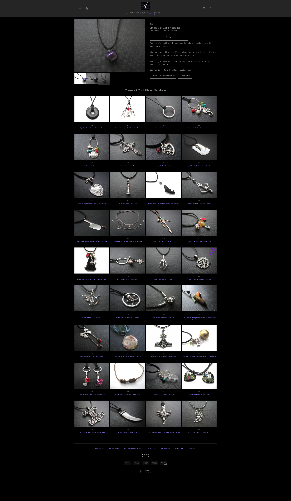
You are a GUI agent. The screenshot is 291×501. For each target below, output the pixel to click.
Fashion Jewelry (185, 75)
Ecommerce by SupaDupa (148, 471)
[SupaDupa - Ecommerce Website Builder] (140, 471)
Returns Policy (114, 448)
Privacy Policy (165, 448)
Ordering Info (99, 448)
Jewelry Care (151, 448)
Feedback (192, 448)
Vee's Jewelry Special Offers (133, 448)
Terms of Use (179, 448)
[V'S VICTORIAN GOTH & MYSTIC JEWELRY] (145, 6)
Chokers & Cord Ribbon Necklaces (163, 75)
